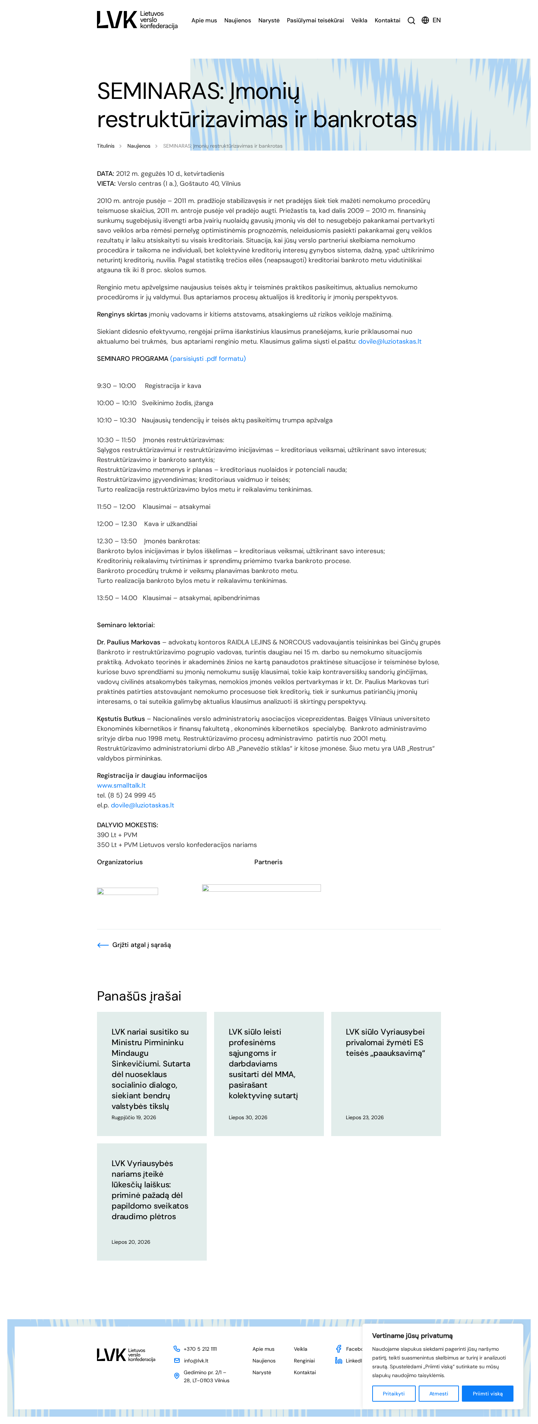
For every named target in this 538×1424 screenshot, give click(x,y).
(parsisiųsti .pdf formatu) (208, 358)
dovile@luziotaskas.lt (390, 341)
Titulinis (106, 146)
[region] (442, 1366)
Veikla (359, 20)
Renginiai (304, 1360)
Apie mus (204, 20)
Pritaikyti (394, 1393)
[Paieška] (411, 20)
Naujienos (237, 20)
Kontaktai (387, 20)
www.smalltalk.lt (121, 785)
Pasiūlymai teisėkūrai (315, 20)
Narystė (269, 20)
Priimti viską (488, 1393)
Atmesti (438, 1393)
